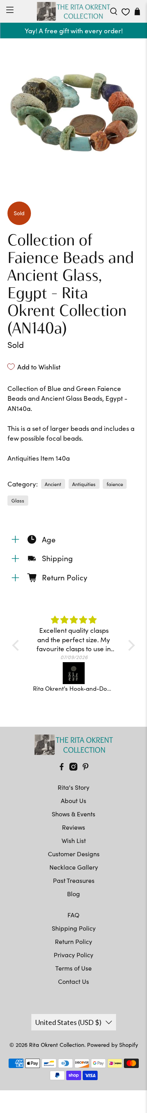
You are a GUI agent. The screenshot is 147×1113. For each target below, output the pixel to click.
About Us (73, 800)
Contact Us (73, 981)
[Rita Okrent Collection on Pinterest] (85, 768)
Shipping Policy (74, 928)
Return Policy (73, 941)
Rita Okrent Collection (56, 1044)
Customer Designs (74, 854)
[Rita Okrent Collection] (74, 11)
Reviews (73, 827)
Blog (73, 894)
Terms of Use (73, 968)
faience (115, 484)
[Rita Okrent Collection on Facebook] (61, 768)
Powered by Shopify (112, 1044)
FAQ (73, 915)
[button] (17, 645)
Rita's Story (73, 787)
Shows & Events (73, 814)
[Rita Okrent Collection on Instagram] (73, 768)
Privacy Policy (73, 955)
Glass (17, 500)
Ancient (53, 484)
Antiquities (84, 484)
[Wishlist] (125, 12)
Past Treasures (73, 880)
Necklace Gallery (73, 867)
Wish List (74, 840)
